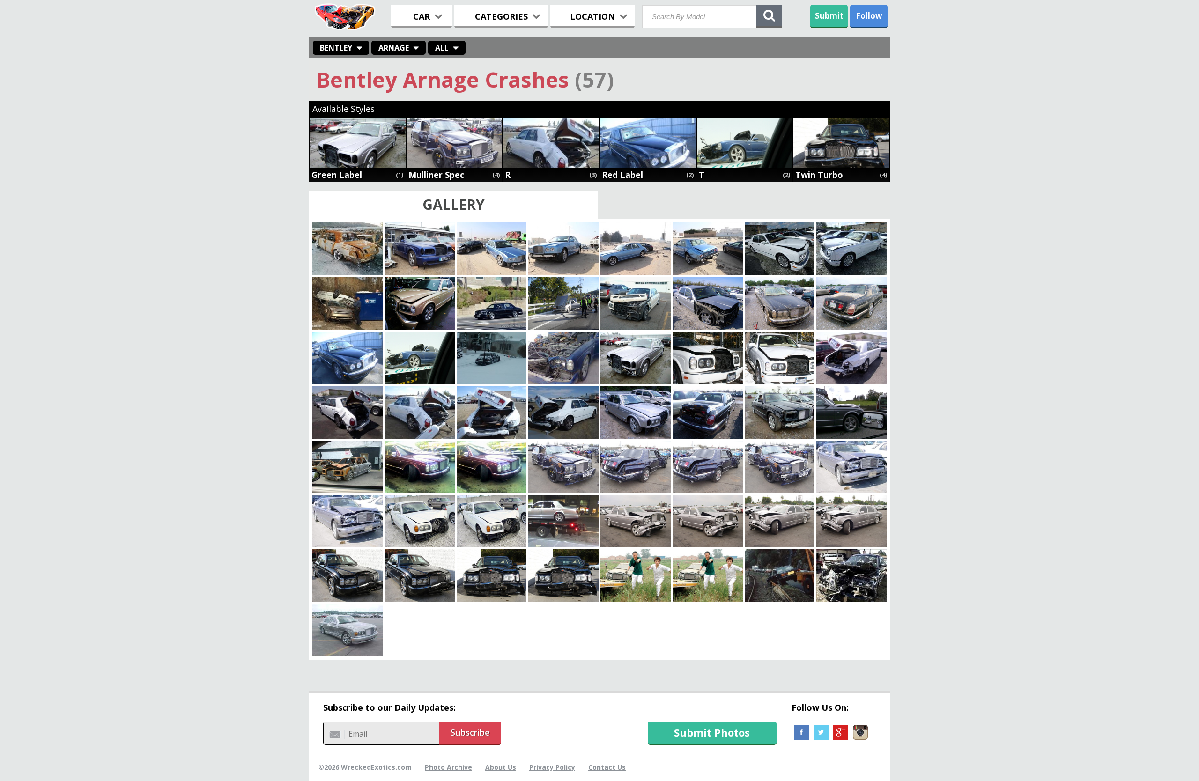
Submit (829, 15)
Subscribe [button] (470, 732)
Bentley (336, 48)
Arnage (393, 48)
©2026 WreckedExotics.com (365, 767)
